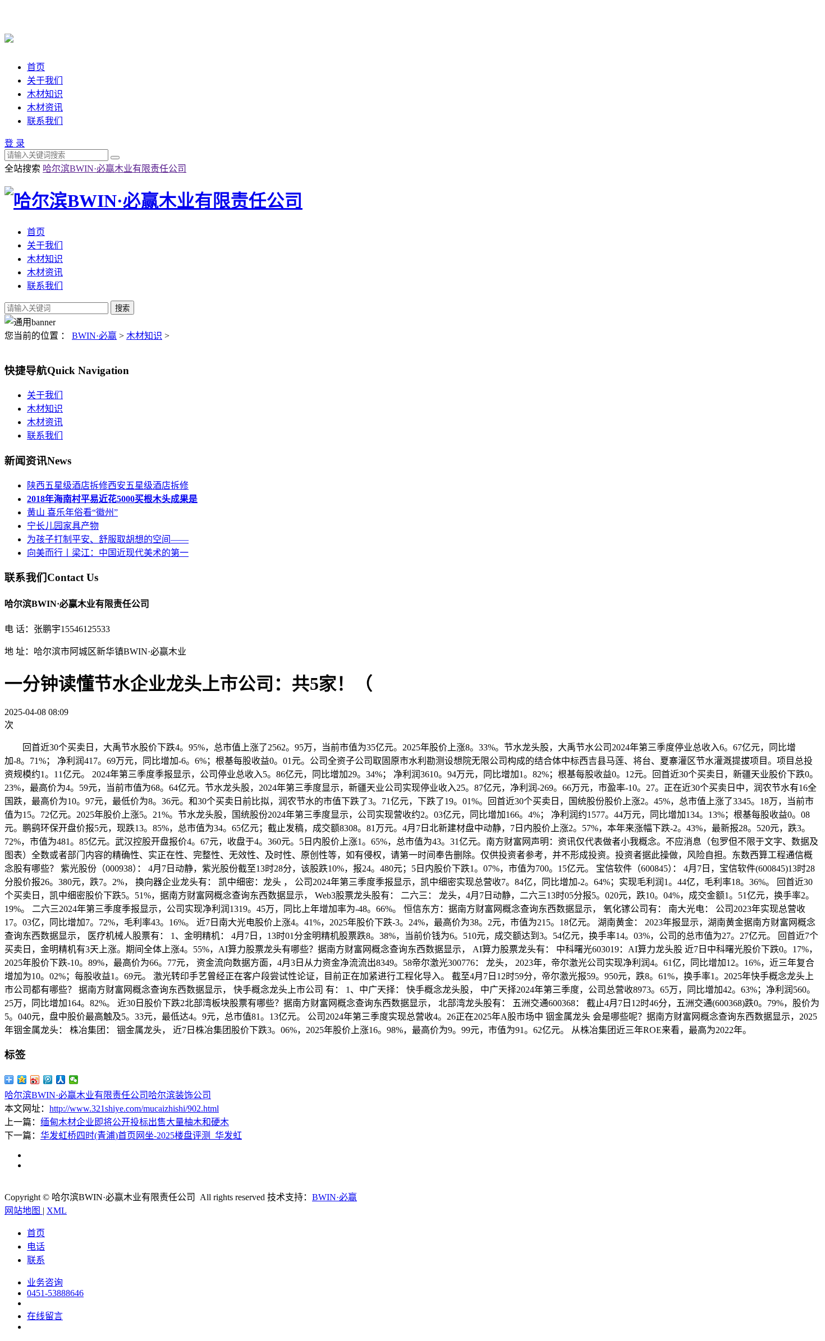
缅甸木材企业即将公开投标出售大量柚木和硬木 (134, 1122)
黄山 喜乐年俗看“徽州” (72, 512)
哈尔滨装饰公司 (179, 1095)
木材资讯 (45, 107)
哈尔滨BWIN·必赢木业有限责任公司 (114, 168)
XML (57, 1210)
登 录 (14, 143)
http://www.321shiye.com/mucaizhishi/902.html (134, 1108)
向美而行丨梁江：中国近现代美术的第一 (108, 552)
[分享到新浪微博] (35, 1079)
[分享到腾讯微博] (48, 1079)
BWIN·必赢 (94, 335)
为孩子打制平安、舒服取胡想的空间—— (108, 539)
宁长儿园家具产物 (63, 526)
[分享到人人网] (61, 1079)
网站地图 (23, 1210)
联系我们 (45, 121)
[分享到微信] (74, 1079)
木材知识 (45, 94)
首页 (36, 67)
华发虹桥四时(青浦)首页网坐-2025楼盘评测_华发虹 (141, 1135)
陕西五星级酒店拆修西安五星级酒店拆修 (108, 485)
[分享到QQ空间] (22, 1079)
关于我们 (45, 80)
